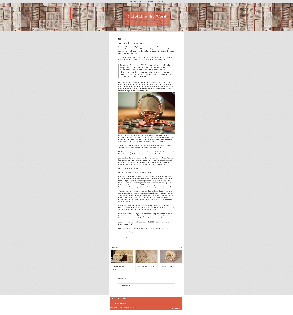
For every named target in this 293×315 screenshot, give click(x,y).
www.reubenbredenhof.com (130, 307)
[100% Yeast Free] (171, 256)
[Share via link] (126, 237)
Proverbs (121, 232)
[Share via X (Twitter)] (122, 237)
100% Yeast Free (168, 266)
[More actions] (174, 39)
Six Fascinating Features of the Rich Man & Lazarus (120, 268)
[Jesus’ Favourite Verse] (147, 256)
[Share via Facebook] (119, 237)
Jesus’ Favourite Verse (145, 266)
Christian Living (129, 232)
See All (180, 247)
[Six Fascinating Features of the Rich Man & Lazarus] (122, 256)
